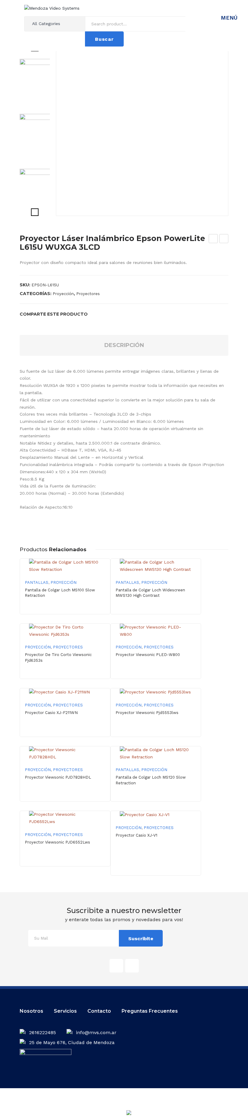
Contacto (99, 1011)
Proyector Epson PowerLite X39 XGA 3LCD (213, 239)
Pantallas (36, 582)
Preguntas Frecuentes (150, 1011)
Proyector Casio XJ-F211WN (51, 712)
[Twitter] (105, 314)
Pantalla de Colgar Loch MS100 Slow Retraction (60, 593)
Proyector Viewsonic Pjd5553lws (147, 712)
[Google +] (124, 314)
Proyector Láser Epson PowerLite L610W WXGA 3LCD (224, 239)
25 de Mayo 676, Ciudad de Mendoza (72, 1042)
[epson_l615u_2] (42, 136)
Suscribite (140, 938)
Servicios (65, 1011)
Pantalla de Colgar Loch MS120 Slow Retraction (151, 780)
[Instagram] (132, 966)
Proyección (63, 293)
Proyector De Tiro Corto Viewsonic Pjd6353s (58, 657)
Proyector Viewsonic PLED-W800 (148, 654)
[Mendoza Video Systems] (52, 7)
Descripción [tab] (124, 345)
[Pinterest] (115, 314)
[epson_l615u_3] (42, 191)
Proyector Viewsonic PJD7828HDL (58, 777)
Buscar (104, 39)
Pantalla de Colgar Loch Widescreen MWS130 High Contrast (150, 593)
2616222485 (43, 1032)
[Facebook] (95, 314)
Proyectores (88, 293)
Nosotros (31, 1011)
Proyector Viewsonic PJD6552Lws (57, 842)
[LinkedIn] (134, 314)
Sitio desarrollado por (111, 1114)
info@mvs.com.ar (96, 1032)
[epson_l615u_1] (142, 130)
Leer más (155, 673)
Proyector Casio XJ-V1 (136, 835)
